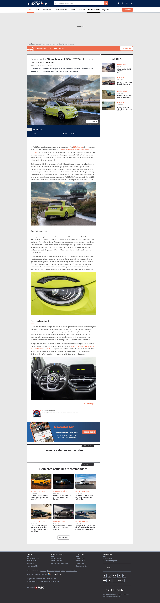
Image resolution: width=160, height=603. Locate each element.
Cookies (63, 571)
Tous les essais (80, 558)
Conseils (72, 9)
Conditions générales (53, 571)
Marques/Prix (47, 9)
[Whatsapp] (124, 575)
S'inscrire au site (108, 558)
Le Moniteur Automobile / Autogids (48, 581)
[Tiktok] (119, 575)
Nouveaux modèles (32, 566)
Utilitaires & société (93, 9)
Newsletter (120, 580)
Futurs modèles (31, 561)
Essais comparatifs (81, 566)
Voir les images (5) (71, 133)
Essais (37, 9)
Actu (30, 9)
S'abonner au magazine (110, 561)
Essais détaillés (80, 563)
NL (132, 3)
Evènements (30, 563)
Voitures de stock (56, 561)
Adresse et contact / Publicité (47, 579)
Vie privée (43, 571)
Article (36, 133)
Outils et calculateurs (60, 9)
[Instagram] (109, 575)
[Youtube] (114, 575)
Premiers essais (80, 561)
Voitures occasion (56, 558)
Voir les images (89, 404)
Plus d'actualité (63, 537)
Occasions (82, 9)
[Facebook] (105, 575)
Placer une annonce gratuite (59, 563)
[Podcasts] (109, 580)
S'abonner (127, 9)
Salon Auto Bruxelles (33, 558)
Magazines (105, 9)
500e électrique (78, 147)
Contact (109, 568)
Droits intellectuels (71, 571)
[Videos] (105, 580)
